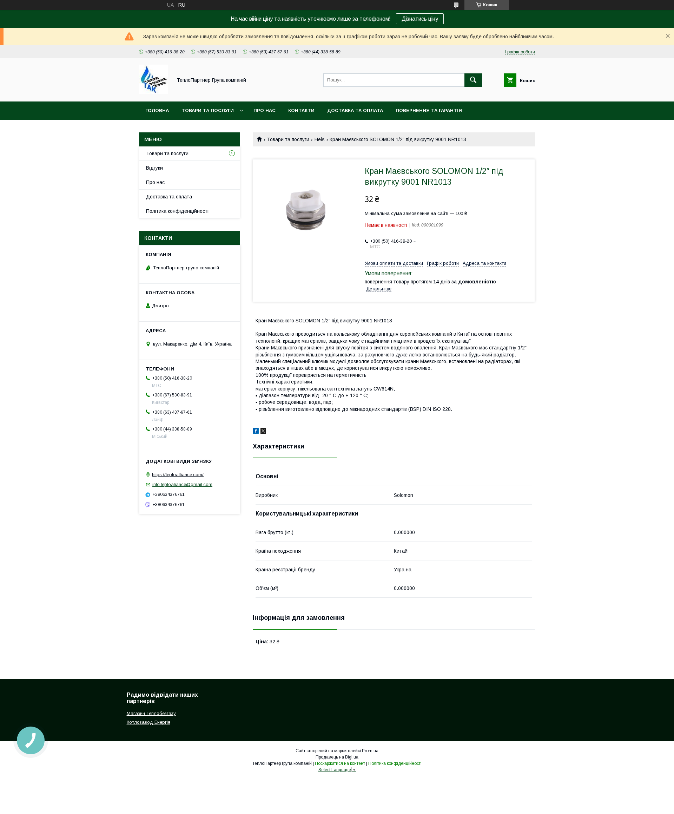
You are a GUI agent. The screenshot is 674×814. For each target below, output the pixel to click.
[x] (263, 432)
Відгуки (154, 168)
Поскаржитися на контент (340, 763)
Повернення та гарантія (429, 110)
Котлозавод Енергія (148, 722)
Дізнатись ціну (420, 19)
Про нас (264, 110)
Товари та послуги (207, 110)
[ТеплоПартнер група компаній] (153, 92)
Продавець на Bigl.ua (337, 757)
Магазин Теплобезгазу (151, 713)
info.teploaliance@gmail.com (182, 484)
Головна (157, 110)
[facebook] (256, 432)
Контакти (301, 110)
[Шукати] (473, 80)
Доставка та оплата (355, 110)
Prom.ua (370, 750)
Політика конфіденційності (177, 211)
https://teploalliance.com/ (178, 474)
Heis (320, 139)
